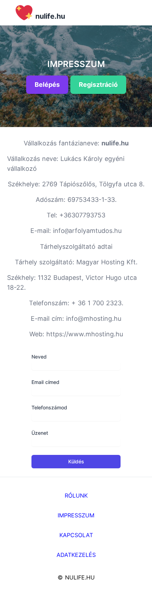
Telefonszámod (49, 407)
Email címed (45, 382)
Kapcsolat (76, 535)
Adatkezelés (76, 554)
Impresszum (76, 515)
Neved (39, 357)
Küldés (76, 461)
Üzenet (39, 433)
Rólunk (76, 495)
